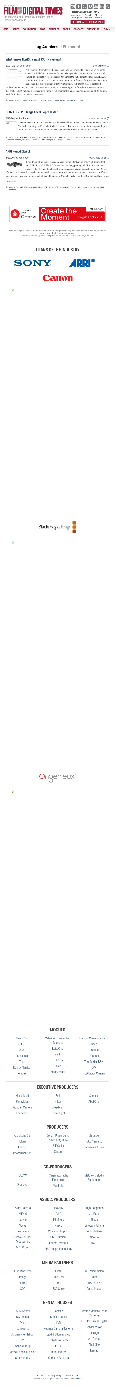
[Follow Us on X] (84, 6)
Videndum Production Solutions (57, 1040)
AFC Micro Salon (94, 1271)
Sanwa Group (23, 1346)
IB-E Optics (58, 1146)
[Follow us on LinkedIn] (102, 6)
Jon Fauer (25, 65)
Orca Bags (23, 1184)
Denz (16, 138)
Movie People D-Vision (23, 1352)
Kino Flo (94, 1237)
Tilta (21, 1062)
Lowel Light (58, 1113)
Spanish (88, 17)
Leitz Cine (57, 1048)
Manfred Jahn (93, 187)
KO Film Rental (58, 1317)
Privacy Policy (54, 1375)
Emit (58, 1096)
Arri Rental (94, 1339)
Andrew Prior (37, 187)
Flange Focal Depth (92, 138)
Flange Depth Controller (73, 138)
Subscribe (93, 29)
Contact (78, 29)
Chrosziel (94, 1135)
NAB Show (94, 1283)
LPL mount (18, 100)
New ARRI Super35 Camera (34, 100)
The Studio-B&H (94, 1062)
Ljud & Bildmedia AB (58, 1334)
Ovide (22, 1323)
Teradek (21, 1073)
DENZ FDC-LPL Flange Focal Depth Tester (32, 112)
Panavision (22, 1101)
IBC (58, 1283)
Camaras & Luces (94, 1147)
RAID (58, 1214)
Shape (94, 1219)
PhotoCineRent (58, 1352)
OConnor (94, 1056)
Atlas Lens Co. (22, 1135)
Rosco (58, 1225)
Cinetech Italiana (94, 1225)
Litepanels (22, 1113)
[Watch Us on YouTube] (96, 6)
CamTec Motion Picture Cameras (94, 1313)
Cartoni (58, 1151)
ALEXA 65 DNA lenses (22, 187)
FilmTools (58, 1219)
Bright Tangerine (94, 1208)
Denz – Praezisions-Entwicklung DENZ (58, 1137)
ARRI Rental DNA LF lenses (66, 187)
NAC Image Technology (58, 1249)
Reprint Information (72, 1378)
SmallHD (94, 1050)
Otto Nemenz (94, 1141)
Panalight (94, 1333)
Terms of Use (71, 1375)
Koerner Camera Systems (58, 1328)
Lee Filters (23, 1231)
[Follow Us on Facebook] (78, 6)
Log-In (106, 29)
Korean (98, 17)
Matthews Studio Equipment (94, 1177)
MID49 (23, 1214)
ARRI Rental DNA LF (18, 151)
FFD (61, 138)
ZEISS (21, 1044)
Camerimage (94, 1289)
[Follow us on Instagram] (73, 6)
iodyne (23, 1219)
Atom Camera (23, 1208)
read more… (40, 94)
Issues (15, 29)
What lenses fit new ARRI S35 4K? (69, 100)
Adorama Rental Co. (22, 1334)
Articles (54, 29)
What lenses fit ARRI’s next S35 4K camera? (33, 59)
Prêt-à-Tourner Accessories (22, 1239)
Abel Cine (94, 1101)
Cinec (94, 1277)
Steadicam (58, 1107)
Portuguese (76, 17)
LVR (58, 1323)
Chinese (99, 15)
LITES (58, 1346)
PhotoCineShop (22, 1153)
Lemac (94, 1350)
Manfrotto (58, 1185)
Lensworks (22, 1328)
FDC (56, 138)
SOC (22, 1289)
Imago (23, 1277)
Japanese (76, 15)
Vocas (22, 1225)
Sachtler (94, 1096)
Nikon (58, 1101)
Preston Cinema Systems (94, 1038)
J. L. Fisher (94, 1214)
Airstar (58, 1271)
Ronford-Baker (94, 1231)
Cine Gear (58, 1277)
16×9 (94, 1243)
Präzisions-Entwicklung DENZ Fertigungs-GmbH (51, 140)
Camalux (58, 1311)
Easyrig (22, 1147)
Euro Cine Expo (23, 1271)
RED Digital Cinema (94, 1073)
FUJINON (57, 1060)
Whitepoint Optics (58, 1231)
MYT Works (23, 1247)
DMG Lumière (58, 1237)
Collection (29, 29)
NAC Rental (22, 1317)
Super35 (50, 100)
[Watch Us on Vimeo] (90, 6)
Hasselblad (22, 1096)
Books (66, 29)
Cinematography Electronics (58, 1177)
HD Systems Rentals (58, 1340)
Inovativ (58, 1208)
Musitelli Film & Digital (94, 1321)
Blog (42, 29)
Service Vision (94, 1327)
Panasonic (22, 1056)
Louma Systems (58, 1243)
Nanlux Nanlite (21, 1067)
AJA (21, 1050)
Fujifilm (58, 1054)
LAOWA (22, 1175)
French (88, 15)
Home (5, 29)
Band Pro (21, 1038)
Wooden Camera (22, 1107)
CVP (93, 1067)
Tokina (22, 1141)
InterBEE (23, 1283)
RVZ (23, 1340)
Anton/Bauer (57, 1072)
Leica (58, 1066)
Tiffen (94, 1044)
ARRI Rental (49, 187)
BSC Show (59, 1289)
